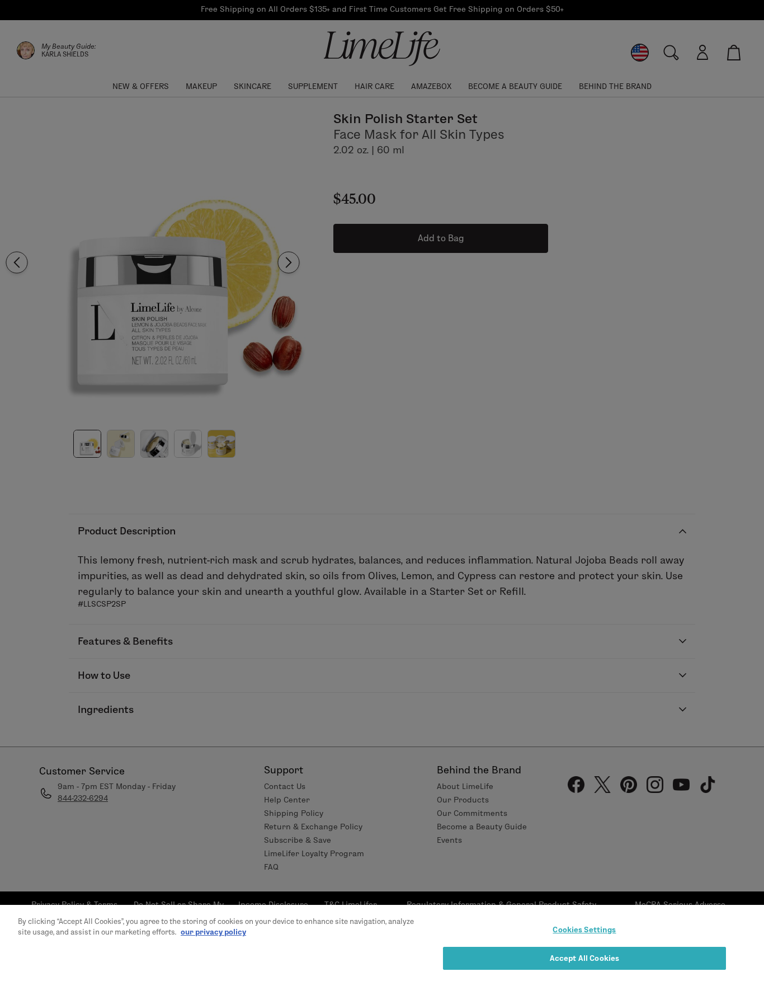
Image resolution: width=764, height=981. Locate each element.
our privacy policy (213, 932)
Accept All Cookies (584, 957)
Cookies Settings (584, 929)
